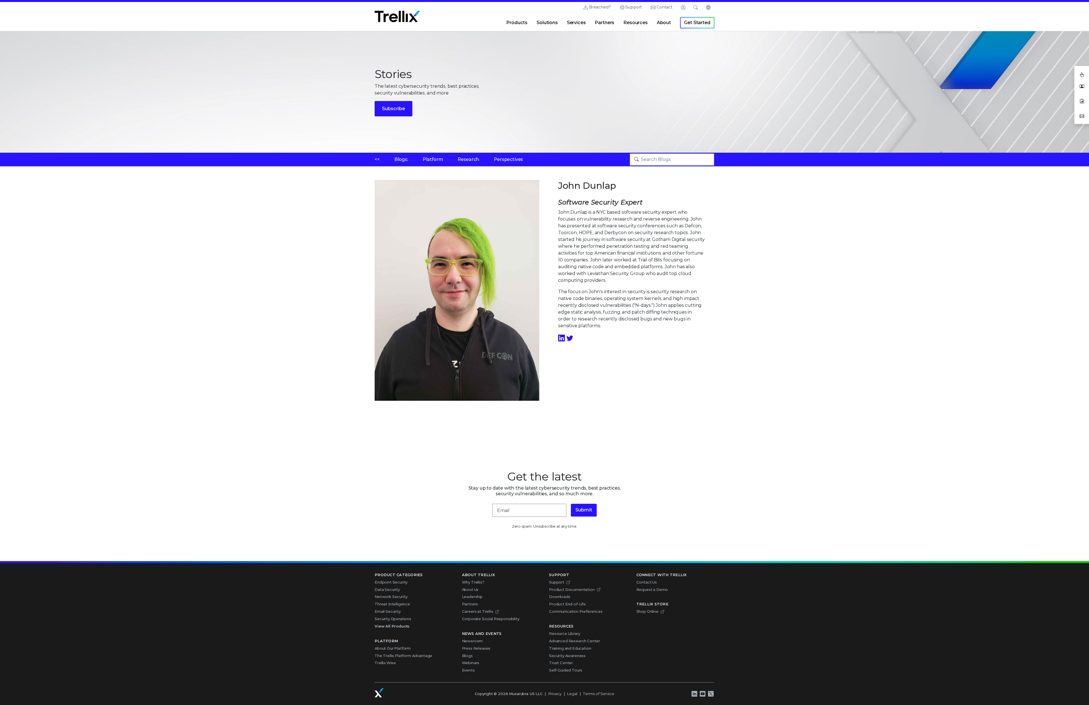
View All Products (392, 626)
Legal (572, 693)
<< (377, 159)
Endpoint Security (391, 582)
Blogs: (401, 159)
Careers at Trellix (477, 611)
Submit (583, 510)
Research (468, 159)
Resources (635, 22)
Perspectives (508, 159)
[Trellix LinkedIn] (694, 694)
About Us (470, 589)
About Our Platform (393, 648)
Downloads (559, 596)
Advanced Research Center (574, 641)
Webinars (471, 662)
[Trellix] (379, 692)
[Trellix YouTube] (702, 694)
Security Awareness (567, 655)
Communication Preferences (576, 611)
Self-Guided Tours (565, 670)
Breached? (600, 7)
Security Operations (393, 618)
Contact (664, 7)
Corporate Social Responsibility (491, 618)
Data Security (387, 589)
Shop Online (647, 611)
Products (516, 22)
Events (468, 670)
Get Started (697, 22)
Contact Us (646, 582)
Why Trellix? (473, 582)
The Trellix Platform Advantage (403, 655)
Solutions (547, 22)
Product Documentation (572, 589)
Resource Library (564, 633)
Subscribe (393, 108)
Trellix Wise (385, 662)
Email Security (388, 611)
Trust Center (561, 662)
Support (633, 7)
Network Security (391, 596)
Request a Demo (652, 589)
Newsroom (472, 641)
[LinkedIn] (562, 338)
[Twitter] (569, 338)
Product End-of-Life (567, 604)
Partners (604, 22)
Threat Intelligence (392, 604)
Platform (433, 159)
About (664, 22)
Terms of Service (598, 693)
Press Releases (476, 648)
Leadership (472, 596)
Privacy (555, 693)
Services (576, 22)
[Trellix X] (711, 694)
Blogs (467, 655)
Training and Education (570, 648)
